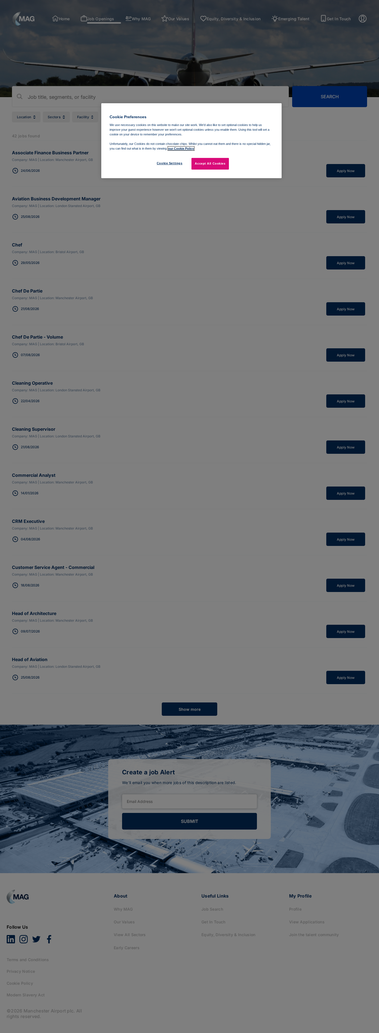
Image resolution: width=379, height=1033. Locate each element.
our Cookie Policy (181, 148)
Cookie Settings (170, 163)
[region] (191, 140)
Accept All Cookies (210, 163)
